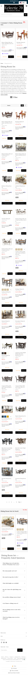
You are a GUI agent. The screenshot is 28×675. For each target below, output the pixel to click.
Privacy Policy (10, 658)
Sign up (19, 650)
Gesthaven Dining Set (6, 291)
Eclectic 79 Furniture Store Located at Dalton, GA (11, 659)
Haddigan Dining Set (19, 289)
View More (24, 22)
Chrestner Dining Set (6, 218)
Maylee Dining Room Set (20, 416)
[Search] (25, 14)
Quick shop (5, 56)
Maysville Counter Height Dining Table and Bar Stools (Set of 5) (7, 449)
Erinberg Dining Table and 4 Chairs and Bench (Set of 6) (20, 220)
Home (2, 63)
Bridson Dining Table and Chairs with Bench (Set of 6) (20, 155)
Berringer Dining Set (21, 42)
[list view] (25, 105)
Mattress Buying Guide (21, 658)
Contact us (11, 656)
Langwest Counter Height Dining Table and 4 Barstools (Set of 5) (20, 354)
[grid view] (22, 105)
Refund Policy (3, 658)
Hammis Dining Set (6, 321)
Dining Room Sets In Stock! (10, 511)
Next (19, 502)
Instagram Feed (17, 656)
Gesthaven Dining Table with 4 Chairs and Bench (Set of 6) (20, 253)
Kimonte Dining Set (6, 355)
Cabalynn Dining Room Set (7, 528)
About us (6, 656)
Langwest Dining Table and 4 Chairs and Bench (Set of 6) (6, 387)
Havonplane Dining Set (20, 321)
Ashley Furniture (4, 44)
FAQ (15, 658)
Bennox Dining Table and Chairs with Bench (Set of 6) (7, 123)
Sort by (8, 105)
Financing (23, 656)
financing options (11, 606)
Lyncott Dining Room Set (7, 418)
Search (2, 656)
